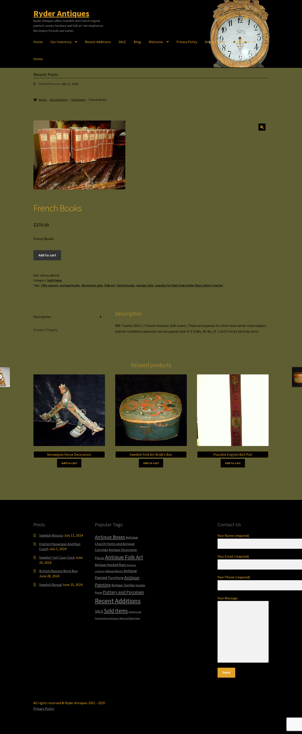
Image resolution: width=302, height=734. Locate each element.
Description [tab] (42, 317)
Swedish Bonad (50, 584)
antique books (70, 285)
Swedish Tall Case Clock (57, 557)
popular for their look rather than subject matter (189, 285)
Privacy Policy (186, 42)
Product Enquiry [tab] (45, 330)
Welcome (156, 42)
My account (241, 42)
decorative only (92, 285)
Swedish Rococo (49, 84)
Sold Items (78, 100)
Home (38, 42)
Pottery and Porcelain (123, 592)
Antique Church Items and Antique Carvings (116, 543)
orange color (145, 285)
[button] (262, 127)
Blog (137, 42)
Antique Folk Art (124, 557)
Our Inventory (60, 42)
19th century (49, 285)
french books (126, 285)
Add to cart (47, 255)
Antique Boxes (110, 537)
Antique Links (215, 42)
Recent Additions (98, 42)
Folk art (109, 285)
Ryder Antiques (61, 13)
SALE (122, 42)
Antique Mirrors (114, 571)
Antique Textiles (123, 585)
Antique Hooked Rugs (110, 565)
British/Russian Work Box (58, 571)
